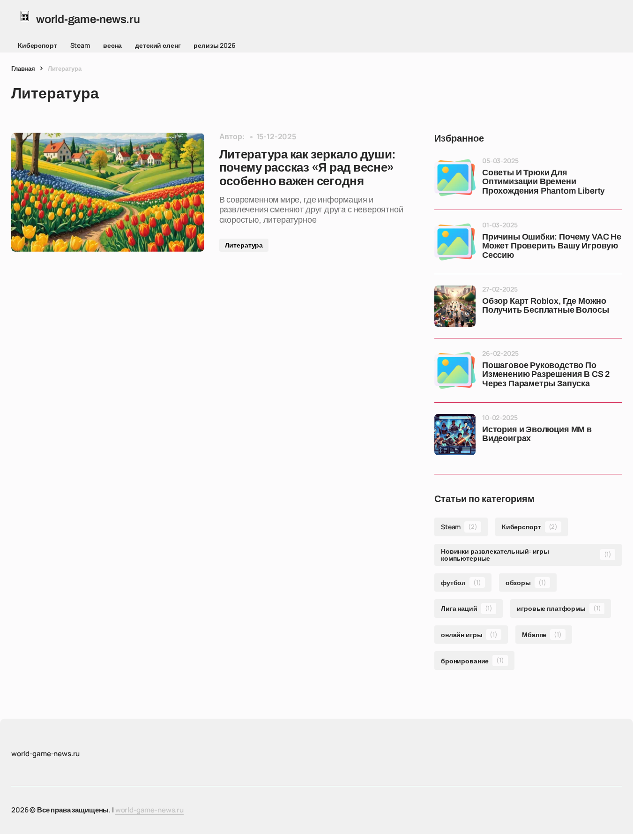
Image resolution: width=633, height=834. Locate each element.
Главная (23, 68)
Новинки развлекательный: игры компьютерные (526, 555)
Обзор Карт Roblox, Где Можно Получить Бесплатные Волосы (545, 306)
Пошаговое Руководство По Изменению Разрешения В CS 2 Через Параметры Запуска (546, 375)
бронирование (472, 660)
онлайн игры (469, 634)
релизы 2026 (214, 45)
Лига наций (466, 608)
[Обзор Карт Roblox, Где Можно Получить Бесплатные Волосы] (455, 306)
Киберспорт (37, 45)
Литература (244, 244)
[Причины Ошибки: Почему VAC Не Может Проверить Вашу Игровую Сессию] (455, 242)
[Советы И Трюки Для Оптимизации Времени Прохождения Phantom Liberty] (455, 177)
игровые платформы (559, 608)
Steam (80, 45)
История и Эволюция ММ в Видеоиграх (537, 434)
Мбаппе (542, 634)
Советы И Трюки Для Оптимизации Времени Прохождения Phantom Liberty (543, 182)
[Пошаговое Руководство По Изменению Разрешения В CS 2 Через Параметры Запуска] (455, 370)
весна (112, 45)
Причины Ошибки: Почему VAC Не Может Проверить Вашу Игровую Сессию (551, 246)
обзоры (526, 582)
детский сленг (157, 45)
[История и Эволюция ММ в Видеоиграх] (455, 434)
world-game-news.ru (149, 810)
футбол (461, 582)
